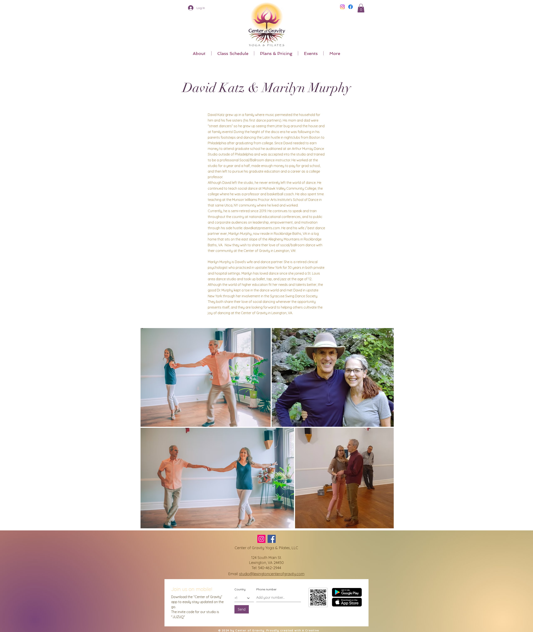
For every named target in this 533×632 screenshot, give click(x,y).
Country (239, 589)
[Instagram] (342, 7)
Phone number (266, 589)
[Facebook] (350, 7)
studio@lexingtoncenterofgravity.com (271, 573)
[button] (361, 8)
